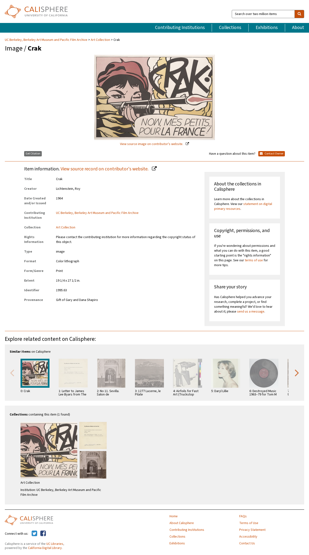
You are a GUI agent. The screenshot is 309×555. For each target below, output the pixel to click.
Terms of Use (248, 523)
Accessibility (248, 536)
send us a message (250, 311)
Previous (12, 372)
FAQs (243, 516)
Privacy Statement (252, 530)
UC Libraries (54, 543)
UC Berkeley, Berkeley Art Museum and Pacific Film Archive (46, 39)
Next (297, 372)
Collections (230, 27)
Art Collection (100, 39)
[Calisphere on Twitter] (34, 533)
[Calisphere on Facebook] (43, 533)
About (298, 27)
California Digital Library (45, 548)
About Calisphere (181, 523)
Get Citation (33, 154)
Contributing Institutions (180, 27)
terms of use (254, 260)
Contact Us (247, 543)
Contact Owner (273, 154)
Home (173, 516)
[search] (299, 14)
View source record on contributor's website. (105, 169)
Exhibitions (267, 27)
